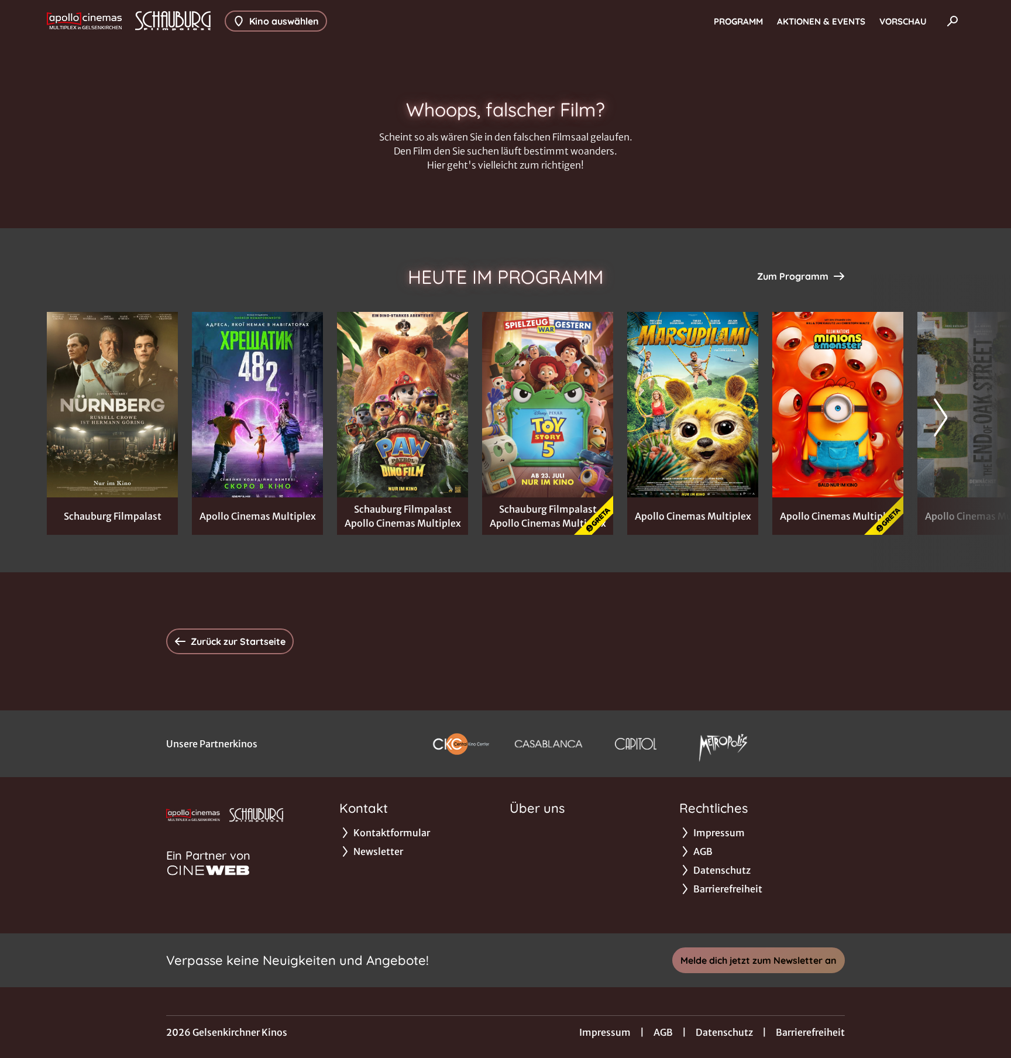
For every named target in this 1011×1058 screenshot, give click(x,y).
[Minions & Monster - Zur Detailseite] (837, 404)
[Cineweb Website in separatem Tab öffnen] (208, 870)
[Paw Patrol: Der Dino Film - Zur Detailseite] (402, 404)
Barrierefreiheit (810, 1032)
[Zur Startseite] (129, 21)
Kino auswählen (284, 21)
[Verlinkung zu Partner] (461, 743)
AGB (663, 1032)
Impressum (605, 1032)
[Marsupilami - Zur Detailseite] (692, 404)
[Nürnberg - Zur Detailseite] (112, 404)
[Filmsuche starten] (952, 21)
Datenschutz (724, 1032)
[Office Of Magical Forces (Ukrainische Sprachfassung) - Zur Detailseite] (257, 404)
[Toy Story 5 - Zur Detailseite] (547, 404)
